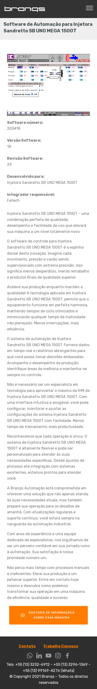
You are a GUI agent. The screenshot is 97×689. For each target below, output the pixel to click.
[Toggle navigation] (89, 8)
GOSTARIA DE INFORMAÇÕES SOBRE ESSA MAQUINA (51, 615)
